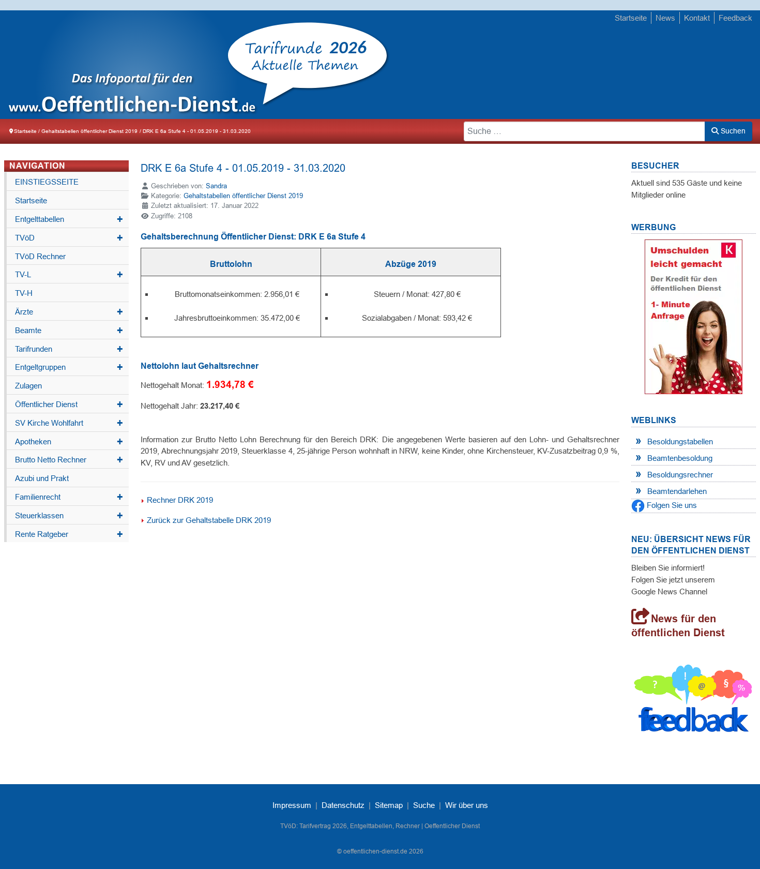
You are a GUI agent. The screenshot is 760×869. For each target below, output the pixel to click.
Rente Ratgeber (69, 534)
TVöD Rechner (40, 256)
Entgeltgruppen (69, 367)
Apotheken (69, 441)
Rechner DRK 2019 (180, 500)
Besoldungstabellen (680, 441)
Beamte (69, 330)
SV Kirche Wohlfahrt (69, 423)
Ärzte (69, 312)
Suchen (732, 131)
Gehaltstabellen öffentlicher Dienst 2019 (243, 196)
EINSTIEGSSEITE (47, 181)
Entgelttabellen (69, 219)
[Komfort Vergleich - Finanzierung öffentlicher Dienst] (693, 315)
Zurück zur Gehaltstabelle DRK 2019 (209, 520)
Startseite (631, 17)
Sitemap (389, 805)
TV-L (69, 274)
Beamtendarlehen (677, 491)
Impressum (291, 805)
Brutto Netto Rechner (69, 460)
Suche (424, 805)
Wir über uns (466, 805)
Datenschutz (343, 805)
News (665, 17)
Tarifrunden (69, 349)
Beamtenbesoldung (679, 458)
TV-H (24, 293)
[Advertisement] (561, 66)
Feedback (735, 17)
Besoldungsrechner (680, 474)
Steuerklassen (69, 515)
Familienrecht (69, 497)
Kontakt (697, 17)
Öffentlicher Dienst (69, 404)
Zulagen (28, 385)
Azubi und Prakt (42, 478)
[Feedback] (693, 701)
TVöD (69, 238)
